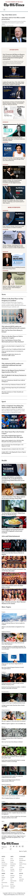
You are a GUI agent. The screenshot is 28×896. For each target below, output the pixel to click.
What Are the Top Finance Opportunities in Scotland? (12, 664)
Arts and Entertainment (11, 536)
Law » (3, 821)
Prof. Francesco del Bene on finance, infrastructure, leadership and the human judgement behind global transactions (14, 57)
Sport (4, 402)
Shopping (12, 865)
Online (11, 858)
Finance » (4, 652)
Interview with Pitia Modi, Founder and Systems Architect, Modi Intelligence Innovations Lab (12, 288)
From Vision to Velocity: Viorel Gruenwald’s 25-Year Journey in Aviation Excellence (13, 227)
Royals (11, 862)
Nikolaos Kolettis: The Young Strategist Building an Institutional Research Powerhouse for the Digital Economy (12, 181)
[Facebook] (10, 846)
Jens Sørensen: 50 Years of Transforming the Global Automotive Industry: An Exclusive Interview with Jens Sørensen (13, 103)
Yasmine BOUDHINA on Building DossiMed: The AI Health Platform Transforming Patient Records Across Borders (13, 479)
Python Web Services (19, 894)
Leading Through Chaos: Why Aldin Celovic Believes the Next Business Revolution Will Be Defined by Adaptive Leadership (13, 83)
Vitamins (12, 887)
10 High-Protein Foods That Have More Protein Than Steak (13, 706)
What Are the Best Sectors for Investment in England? (12, 351)
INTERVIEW (5, 122)
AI (2, 884)
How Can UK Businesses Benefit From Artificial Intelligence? (13, 381)
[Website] (10, 849)
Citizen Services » (6, 710)
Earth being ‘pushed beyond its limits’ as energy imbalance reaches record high (13, 761)
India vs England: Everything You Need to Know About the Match (12, 406)
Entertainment (22, 860)
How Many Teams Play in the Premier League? (13, 432)
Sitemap (21, 880)
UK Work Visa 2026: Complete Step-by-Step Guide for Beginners (14, 813)
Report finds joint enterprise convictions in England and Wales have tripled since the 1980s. (13, 833)
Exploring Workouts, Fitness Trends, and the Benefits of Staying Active (13, 684)
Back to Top (22, 851)
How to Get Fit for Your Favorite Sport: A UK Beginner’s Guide (12, 445)
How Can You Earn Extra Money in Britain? (12, 331)
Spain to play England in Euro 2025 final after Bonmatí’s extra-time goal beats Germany (13, 441)
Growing (12, 869)
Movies (3, 871)
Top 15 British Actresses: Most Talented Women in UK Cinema (13, 602)
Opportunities (13, 880)
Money (20, 869)
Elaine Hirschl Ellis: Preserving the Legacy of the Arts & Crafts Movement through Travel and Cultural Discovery (14, 159)
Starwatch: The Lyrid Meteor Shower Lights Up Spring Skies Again (13, 757)
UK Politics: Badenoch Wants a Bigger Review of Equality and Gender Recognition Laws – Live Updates (13, 837)
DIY (2, 880)
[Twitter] (13, 846)
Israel (3, 867)
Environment (4, 864)
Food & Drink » (5, 692)
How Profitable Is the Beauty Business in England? (14, 376)
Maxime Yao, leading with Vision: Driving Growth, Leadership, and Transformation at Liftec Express (13, 202)
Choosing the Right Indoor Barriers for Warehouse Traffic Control (11, 355)
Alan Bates (12, 886)
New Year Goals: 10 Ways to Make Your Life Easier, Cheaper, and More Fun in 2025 (14, 817)
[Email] (22, 846)
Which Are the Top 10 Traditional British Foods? (13, 349)
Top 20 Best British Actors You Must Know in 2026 (12, 586)
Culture (20, 862)
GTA (11, 879)
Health (4, 461)
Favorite (12, 860)
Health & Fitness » (6, 631)
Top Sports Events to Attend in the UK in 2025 (13, 449)
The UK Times (14, 893)
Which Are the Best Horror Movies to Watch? (13, 553)
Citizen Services (5, 886)
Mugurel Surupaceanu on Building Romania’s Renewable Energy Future (14, 268)
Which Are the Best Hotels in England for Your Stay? (13, 346)
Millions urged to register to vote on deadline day (14, 723)
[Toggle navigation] (4, 9)
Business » (4, 765)
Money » (4, 727)
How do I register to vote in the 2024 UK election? (14, 721)
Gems (11, 867)
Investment (4, 865)
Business (5, 359)
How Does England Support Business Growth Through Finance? (13, 668)
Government (4, 882)
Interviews (21, 879)
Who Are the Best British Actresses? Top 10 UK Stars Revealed (14, 570)
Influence (12, 871)
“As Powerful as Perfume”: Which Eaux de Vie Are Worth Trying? (13, 514)
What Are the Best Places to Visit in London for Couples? (12, 337)
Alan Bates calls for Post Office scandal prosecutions (13, 18)
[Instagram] (16, 846)
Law (2, 869)
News (4, 294)
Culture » (4, 672)
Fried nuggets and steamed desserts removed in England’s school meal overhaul (12, 531)
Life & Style (21, 867)
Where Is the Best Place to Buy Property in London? (12, 300)
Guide (3, 875)
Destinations (13, 864)
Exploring (12, 875)
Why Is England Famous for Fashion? (11, 798)
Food (3, 858)
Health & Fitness (22, 864)
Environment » (5, 745)
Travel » (4, 612)
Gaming (3, 862)
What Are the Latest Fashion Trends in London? (13, 795)
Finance (3, 877)
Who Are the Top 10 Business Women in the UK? (14, 384)
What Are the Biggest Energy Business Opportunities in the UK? (13, 371)
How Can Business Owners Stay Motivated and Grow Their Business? (13, 341)
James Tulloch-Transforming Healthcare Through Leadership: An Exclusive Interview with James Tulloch (14, 139)
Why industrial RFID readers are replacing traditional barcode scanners (13, 327)
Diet (2, 887)
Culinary (12, 882)
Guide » (4, 801)
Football (12, 877)
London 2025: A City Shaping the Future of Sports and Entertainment (14, 452)
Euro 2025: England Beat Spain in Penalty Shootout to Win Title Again (12, 436)
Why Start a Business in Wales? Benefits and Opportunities (12, 392)
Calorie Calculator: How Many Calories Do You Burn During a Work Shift (13, 497)
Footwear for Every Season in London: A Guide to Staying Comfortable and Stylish (14, 687)
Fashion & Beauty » (6, 784)
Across (12, 884)
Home (20, 875)
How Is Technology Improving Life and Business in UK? (13, 388)
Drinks (3, 860)
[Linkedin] (19, 846)
